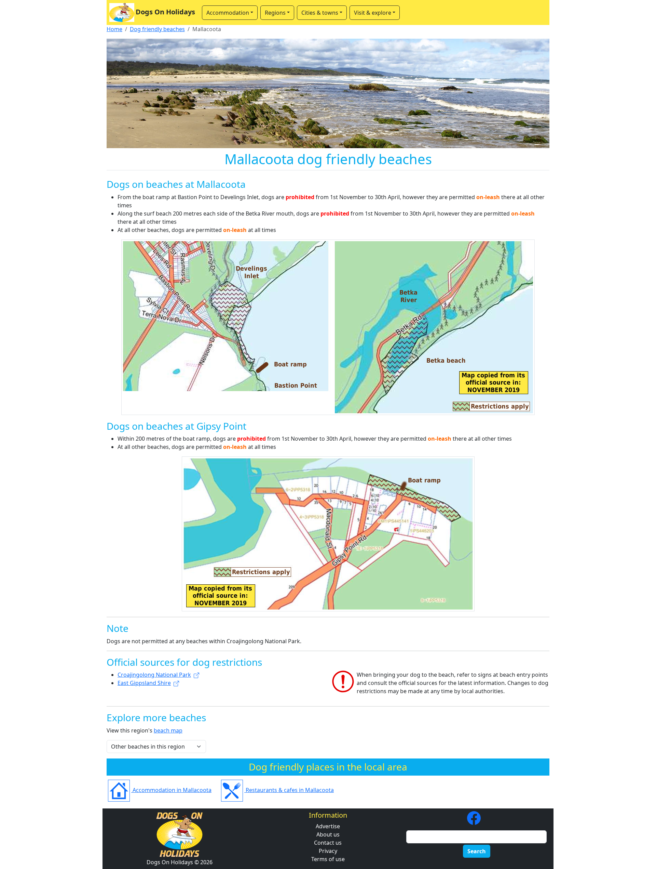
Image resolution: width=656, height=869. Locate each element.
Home (114, 29)
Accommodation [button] (227, 12)
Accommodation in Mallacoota (171, 790)
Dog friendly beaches (157, 29)
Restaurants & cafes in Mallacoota (289, 790)
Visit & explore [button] (372, 12)
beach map (168, 730)
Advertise (328, 826)
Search (476, 851)
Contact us (328, 842)
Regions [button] (275, 12)
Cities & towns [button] (319, 12)
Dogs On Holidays (165, 11)
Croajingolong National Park (154, 674)
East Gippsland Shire (144, 683)
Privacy (328, 851)
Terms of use (328, 859)
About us (328, 834)
